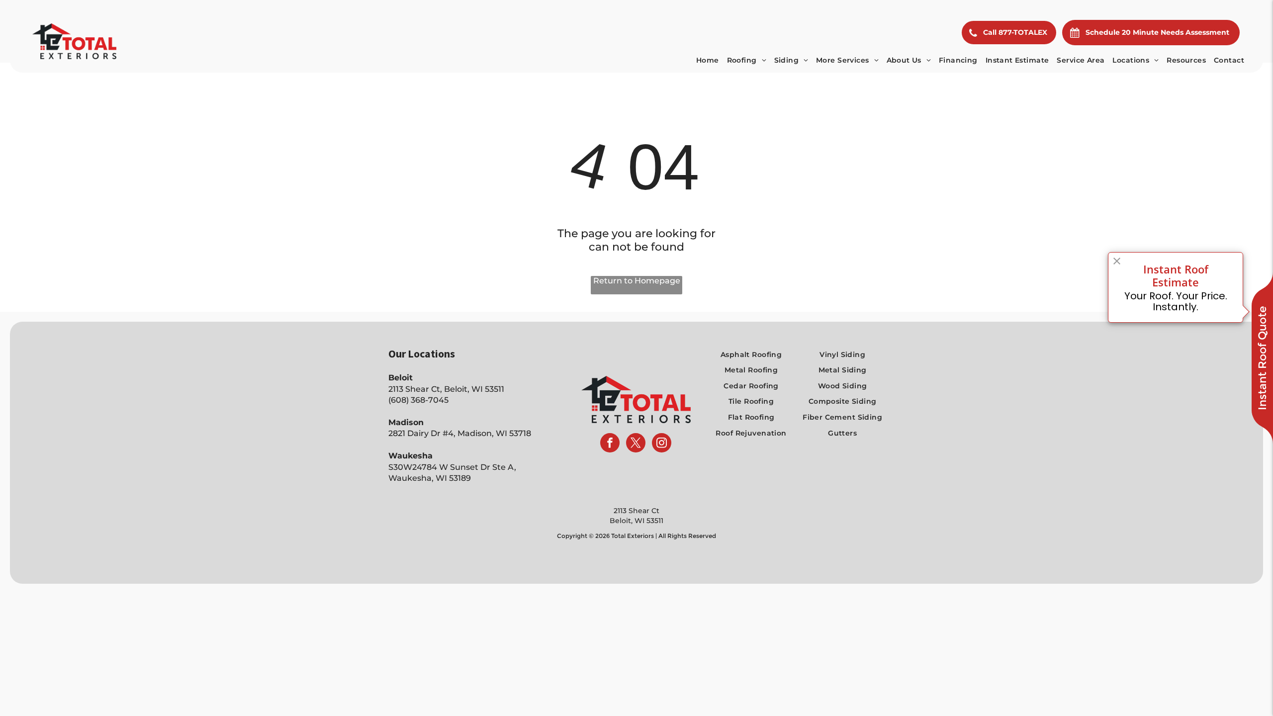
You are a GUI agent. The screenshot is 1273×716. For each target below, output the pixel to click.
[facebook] (610, 444)
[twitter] (635, 444)
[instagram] (661, 444)
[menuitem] (707, 60)
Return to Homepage (636, 280)
